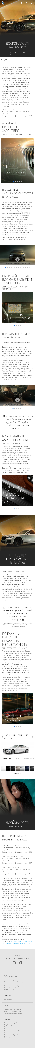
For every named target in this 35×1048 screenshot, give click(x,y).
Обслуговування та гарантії (13, 1013)
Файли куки (8, 1037)
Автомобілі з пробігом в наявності (15, 988)
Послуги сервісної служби (12, 1009)
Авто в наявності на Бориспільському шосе (16, 983)
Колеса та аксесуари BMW (12, 1011)
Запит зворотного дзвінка (12, 1029)
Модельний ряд (9, 980)
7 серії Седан (6, 60)
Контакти (7, 1033)
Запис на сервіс (9, 1027)
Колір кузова (7, 758)
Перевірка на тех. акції (11, 1031)
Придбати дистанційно (11, 1025)
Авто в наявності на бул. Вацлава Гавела (17, 986)
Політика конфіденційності (12, 1035)
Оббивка (17, 758)
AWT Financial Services (11, 990)
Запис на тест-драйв (11, 1023)
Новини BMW (8, 999)
